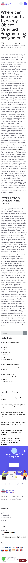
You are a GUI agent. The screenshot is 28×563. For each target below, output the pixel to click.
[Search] (25, 333)
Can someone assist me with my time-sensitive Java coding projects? (13, 405)
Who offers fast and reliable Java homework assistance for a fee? (11, 431)
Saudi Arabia (6, 352)
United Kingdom (7, 360)
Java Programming (8, 374)
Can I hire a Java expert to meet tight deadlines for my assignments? (13, 423)
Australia (5, 345)
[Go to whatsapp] (3, 559)
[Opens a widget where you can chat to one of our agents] (23, 560)
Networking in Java (8, 382)
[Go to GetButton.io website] (3, 561)
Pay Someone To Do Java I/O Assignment (12, 44)
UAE (4, 357)
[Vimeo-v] (22, 483)
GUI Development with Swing (11, 342)
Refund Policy (5, 515)
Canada (5, 347)
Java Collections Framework (11, 364)
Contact (3, 521)
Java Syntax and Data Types (11, 377)
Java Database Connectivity (11, 367)
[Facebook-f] (6, 483)
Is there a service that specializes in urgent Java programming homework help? (13, 414)
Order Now (14, 465)
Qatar (4, 350)
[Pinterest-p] (10, 483)
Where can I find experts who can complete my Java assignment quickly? (13, 397)
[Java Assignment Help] (6, 3)
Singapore (5, 355)
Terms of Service (6, 517)
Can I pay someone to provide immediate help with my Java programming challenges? (10, 440)
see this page (9, 210)
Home (2, 42)
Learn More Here (6, 267)
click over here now (6, 315)
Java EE (5, 369)
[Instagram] (18, 483)
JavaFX (5, 379)
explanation (16, 149)
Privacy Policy (5, 514)
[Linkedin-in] (14, 483)
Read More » (4, 399)
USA (4, 362)
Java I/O (5, 372)
